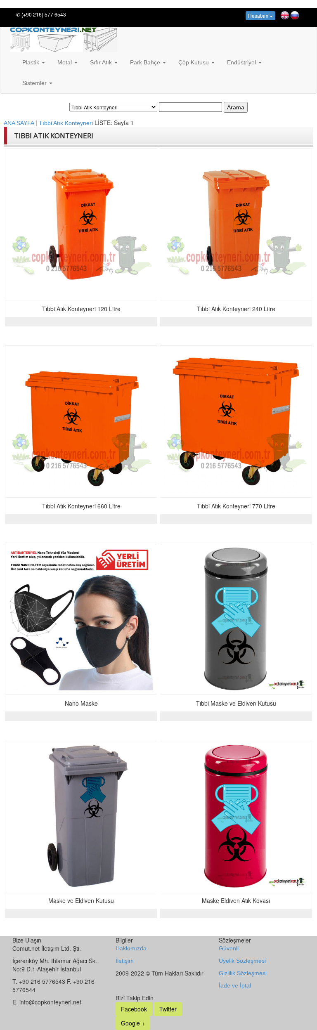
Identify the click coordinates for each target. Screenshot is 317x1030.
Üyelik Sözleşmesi (242, 960)
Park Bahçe (146, 62)
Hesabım (259, 15)
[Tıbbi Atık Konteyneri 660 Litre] (81, 421)
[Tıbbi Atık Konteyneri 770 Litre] (236, 421)
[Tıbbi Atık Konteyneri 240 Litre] (236, 224)
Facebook (134, 1009)
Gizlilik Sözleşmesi (243, 973)
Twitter (168, 1009)
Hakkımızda (131, 948)
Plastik (31, 62)
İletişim (125, 960)
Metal (65, 62)
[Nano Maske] (81, 618)
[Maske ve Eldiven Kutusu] (81, 816)
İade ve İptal (235, 985)
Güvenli (229, 948)
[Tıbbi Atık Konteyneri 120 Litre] (81, 224)
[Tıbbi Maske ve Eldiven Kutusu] (236, 618)
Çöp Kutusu (194, 62)
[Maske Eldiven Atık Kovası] (236, 816)
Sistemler (35, 83)
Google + (133, 1023)
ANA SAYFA (19, 123)
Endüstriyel (242, 62)
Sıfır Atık (102, 62)
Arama (235, 107)
